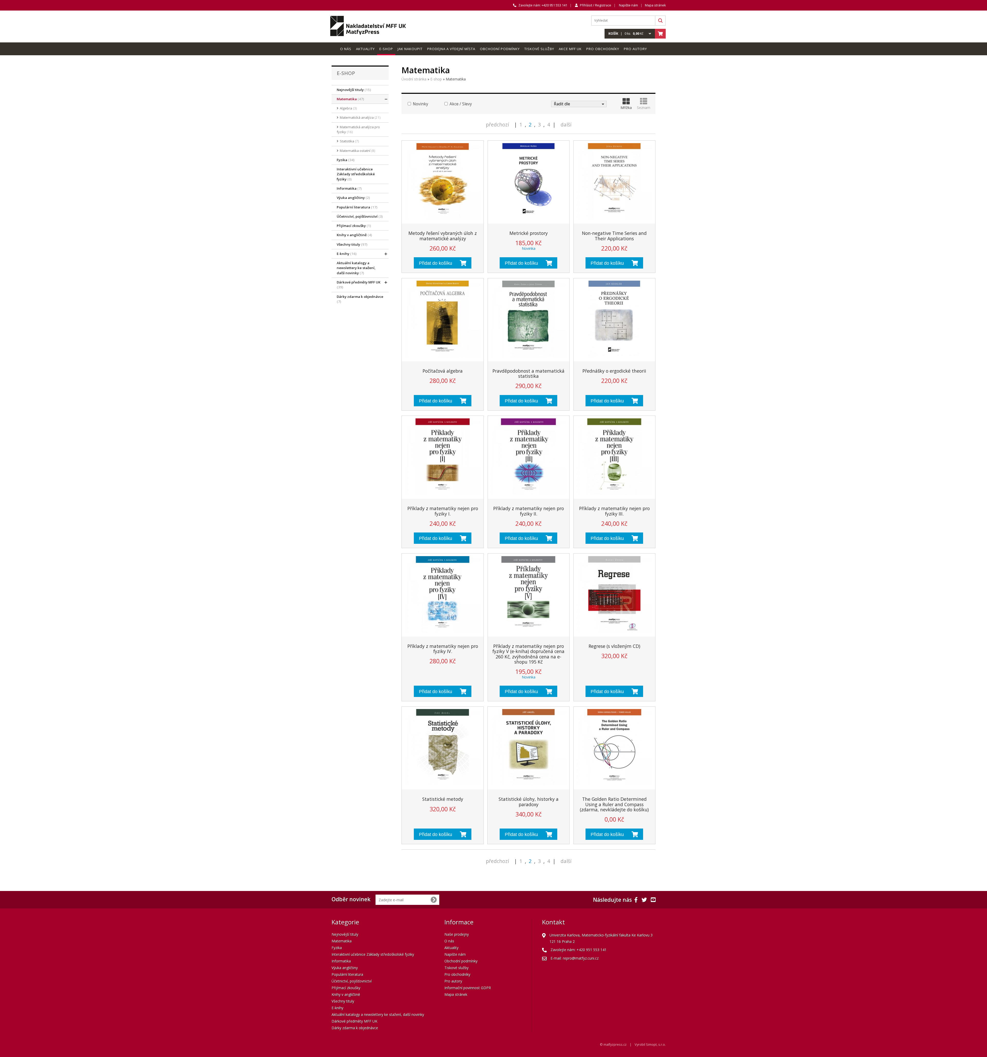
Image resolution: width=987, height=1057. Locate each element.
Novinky (420, 104)
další (566, 124)
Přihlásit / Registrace (595, 5)
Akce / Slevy (460, 104)
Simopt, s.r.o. (656, 1044)
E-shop (436, 79)
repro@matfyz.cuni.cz (581, 958)
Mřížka (626, 107)
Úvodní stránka (413, 79)
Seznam (643, 107)
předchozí (497, 124)
